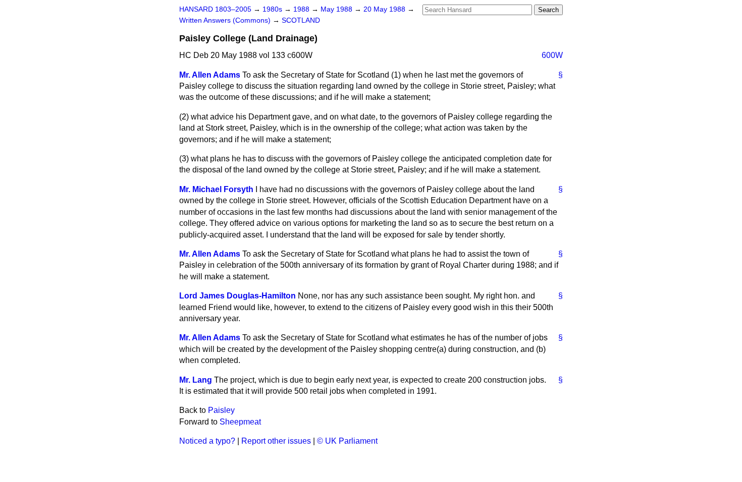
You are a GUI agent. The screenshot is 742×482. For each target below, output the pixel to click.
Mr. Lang (195, 380)
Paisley (221, 410)
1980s (273, 9)
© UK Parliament (347, 441)
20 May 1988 (385, 9)
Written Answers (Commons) (226, 20)
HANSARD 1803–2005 (215, 9)
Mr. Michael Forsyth (216, 189)
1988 (302, 9)
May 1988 (337, 9)
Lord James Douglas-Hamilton (237, 295)
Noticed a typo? (207, 441)
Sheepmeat (240, 421)
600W (552, 55)
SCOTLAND (301, 20)
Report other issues (276, 441)
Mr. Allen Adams (209, 75)
